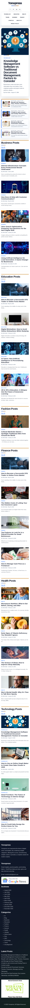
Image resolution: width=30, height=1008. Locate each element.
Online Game (8, 934)
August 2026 (7, 890)
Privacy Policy (15, 23)
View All (3, 147)
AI (4, 915)
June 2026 (7, 894)
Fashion (6, 924)
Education (16, 14)
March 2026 (7, 900)
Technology (7, 14)
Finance (22, 17)
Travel (7, 17)
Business (14, 17)
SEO (5, 938)
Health (24, 14)
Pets (5, 936)
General (6, 928)
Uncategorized (8, 944)
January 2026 (8, 904)
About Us (19, 20)
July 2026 (7, 892)
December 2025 (8, 906)
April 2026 (7, 898)
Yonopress (15, 3)
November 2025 (8, 908)
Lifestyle (11, 20)
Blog (5, 918)
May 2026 (7, 896)
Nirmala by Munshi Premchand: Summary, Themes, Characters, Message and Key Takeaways (12, 969)
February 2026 (8, 902)
